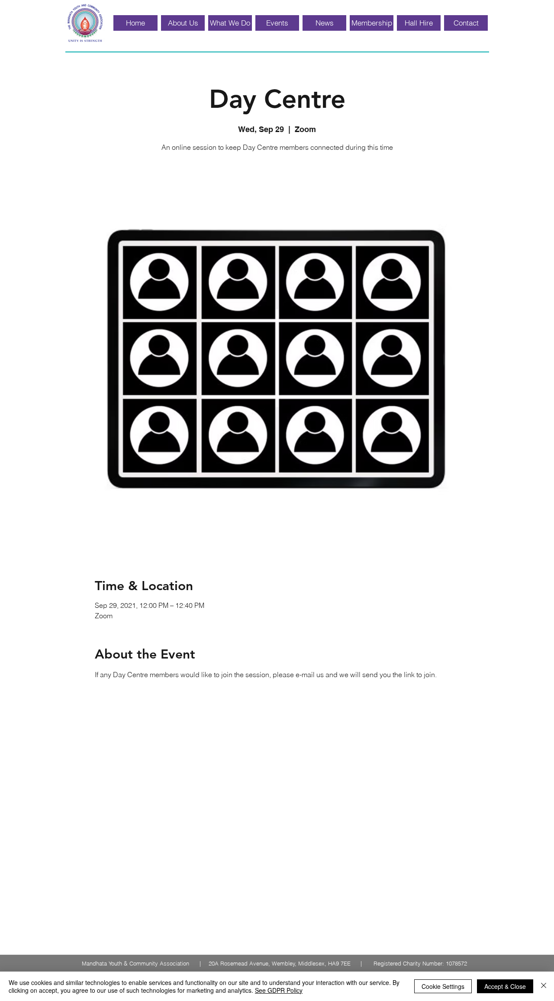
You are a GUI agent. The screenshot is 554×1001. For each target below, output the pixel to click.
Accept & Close (505, 986)
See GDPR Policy (279, 990)
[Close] (543, 986)
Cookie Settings (443, 986)
